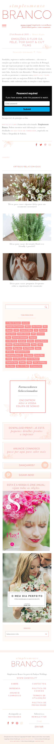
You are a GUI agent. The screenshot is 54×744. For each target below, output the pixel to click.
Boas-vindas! (37, 327)
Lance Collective (27, 739)
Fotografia (33, 337)
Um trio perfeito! (33, 359)
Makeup (9, 344)
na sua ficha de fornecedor (23, 131)
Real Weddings (28, 348)
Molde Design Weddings (21, 344)
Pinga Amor (17, 348)
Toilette (9, 359)
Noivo (40, 344)
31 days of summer (13, 323)
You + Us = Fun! (22, 366)
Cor (36, 330)
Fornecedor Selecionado (23, 52)
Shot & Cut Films (41, 75)
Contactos (39, 684)
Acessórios (26, 323)
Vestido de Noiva (12, 362)
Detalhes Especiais (23, 334)
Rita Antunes (15, 741)
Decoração (43, 330)
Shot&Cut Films (9, 124)
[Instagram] (21, 723)
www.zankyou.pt (27, 678)
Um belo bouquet (19, 359)
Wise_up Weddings (40, 362)
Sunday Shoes (39, 355)
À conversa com (36, 366)
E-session (41, 334)
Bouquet (9, 330)
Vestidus (22, 362)
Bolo (45, 327)
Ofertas (9, 348)
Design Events (11, 334)
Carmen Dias (39, 741)
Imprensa (14, 688)
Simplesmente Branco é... (14, 355)
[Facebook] (8, 723)
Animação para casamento (15, 327)
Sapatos (38, 348)
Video (38, 52)
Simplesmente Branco (22, 352)
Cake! (16, 330)
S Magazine (28, 355)
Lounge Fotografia (41, 341)
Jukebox (30, 341)
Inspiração (22, 341)
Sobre (14, 684)
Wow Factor (10, 366)
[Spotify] (17, 723)
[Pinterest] (12, 723)
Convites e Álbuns (26, 330)
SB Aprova (10, 352)
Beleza (28, 327)
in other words (11, 341)
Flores (8, 337)
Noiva (34, 344)
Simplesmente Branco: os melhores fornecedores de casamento (27, 11)
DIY (33, 334)
